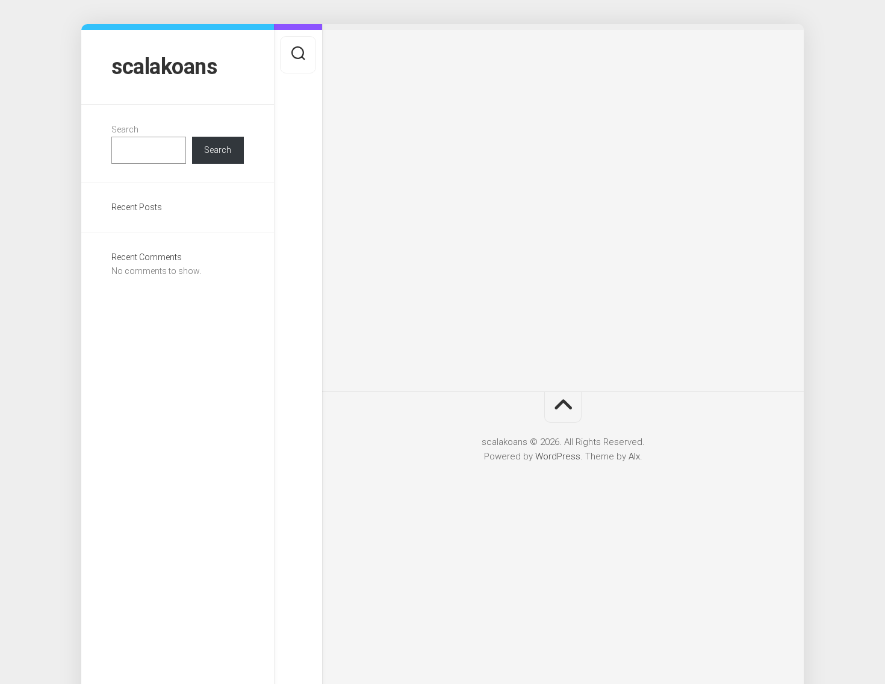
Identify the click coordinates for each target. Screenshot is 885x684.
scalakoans (164, 66)
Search (124, 129)
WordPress (557, 456)
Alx (634, 456)
